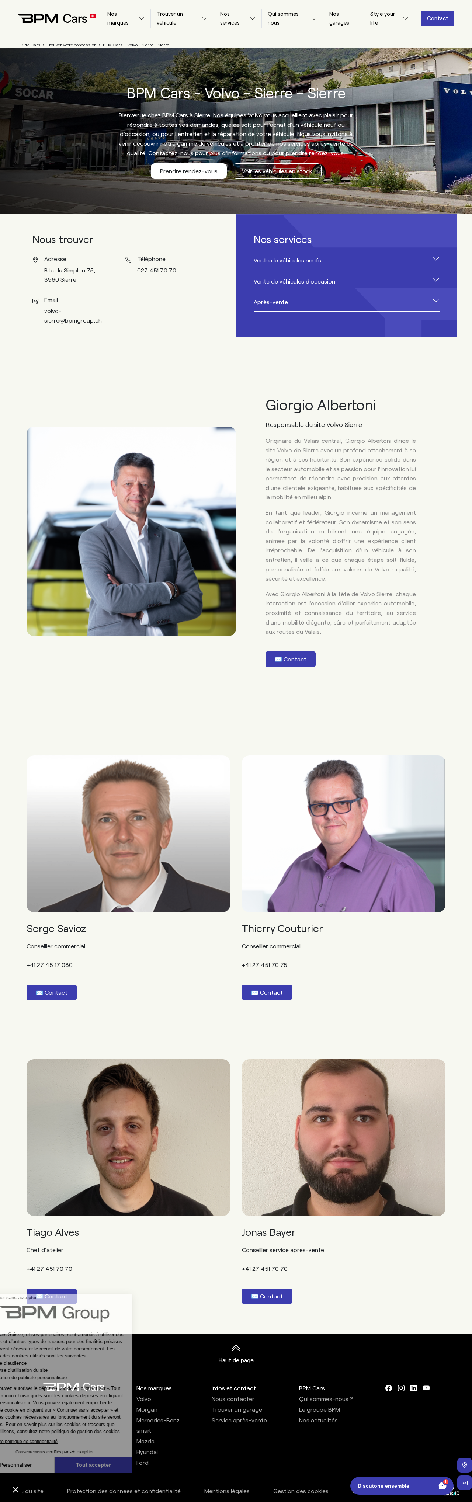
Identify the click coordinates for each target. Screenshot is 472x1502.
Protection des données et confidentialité (124, 1490)
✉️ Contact (290, 659)
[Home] (51, 18)
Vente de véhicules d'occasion (294, 281)
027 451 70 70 (156, 270)
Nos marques (118, 18)
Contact (437, 18)
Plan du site (28, 1490)
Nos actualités (318, 1419)
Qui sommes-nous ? (326, 1398)
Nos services (230, 18)
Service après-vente (239, 1419)
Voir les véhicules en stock (277, 170)
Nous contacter (233, 1398)
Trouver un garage (237, 1409)
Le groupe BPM (319, 1409)
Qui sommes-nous (284, 18)
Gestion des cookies (301, 1490)
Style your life (382, 18)
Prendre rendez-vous (189, 170)
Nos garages (339, 18)
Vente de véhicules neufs (287, 260)
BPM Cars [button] (312, 1387)
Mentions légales (227, 1490)
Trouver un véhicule (170, 18)
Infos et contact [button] (234, 1387)
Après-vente (271, 301)
